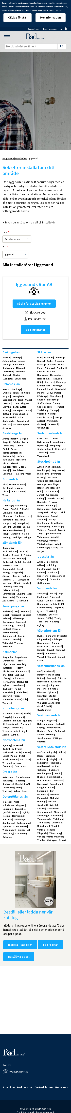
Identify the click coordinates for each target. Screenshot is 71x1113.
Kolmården (8, 805)
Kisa (16, 801)
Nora (18, 787)
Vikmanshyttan (21, 424)
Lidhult (17, 720)
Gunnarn (50, 635)
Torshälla (42, 452)
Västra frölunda (54, 836)
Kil (62, 604)
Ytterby (41, 840)
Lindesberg (8, 787)
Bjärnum (48, 357)
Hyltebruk (20, 519)
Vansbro (6, 424)
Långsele (54, 685)
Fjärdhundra (43, 568)
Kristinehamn (44, 607)
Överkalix (7, 766)
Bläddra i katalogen (20, 945)
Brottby (41, 477)
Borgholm (7, 657)
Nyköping (42, 445)
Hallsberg (7, 780)
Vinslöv (41, 417)
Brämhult (42, 759)
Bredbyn (51, 678)
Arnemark (18, 745)
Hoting (6, 572)
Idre (20, 399)
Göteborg (54, 769)
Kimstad (6, 801)
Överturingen (44, 709)
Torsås (16, 695)
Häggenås (17, 572)
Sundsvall (42, 699)
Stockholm (57, 522)
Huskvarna (8, 621)
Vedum (50, 829)
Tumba (51, 530)
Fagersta (51, 720)
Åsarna (11, 600)
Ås (3, 600)
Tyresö (61, 530)
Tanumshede (44, 819)
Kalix (18, 752)
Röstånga (42, 396)
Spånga (52, 519)
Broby (50, 360)
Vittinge (57, 738)
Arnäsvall (49, 671)
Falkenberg (21, 505)
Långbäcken (43, 639)
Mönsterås (18, 678)
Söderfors (42, 575)
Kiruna (26, 752)
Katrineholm (43, 441)
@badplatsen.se (18, 1071)
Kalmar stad (22, 671)
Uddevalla (57, 822)
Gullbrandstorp (23, 516)
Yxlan (57, 544)
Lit (14, 579)
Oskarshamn (17, 685)
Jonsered (58, 780)
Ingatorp (20, 621)
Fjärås (14, 509)
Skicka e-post (38, 312)
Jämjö (21, 360)
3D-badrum (61, 1087)
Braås (27, 713)
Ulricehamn (43, 826)
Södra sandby (44, 406)
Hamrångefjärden (11, 452)
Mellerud (54, 794)
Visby (5, 495)
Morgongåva (53, 727)
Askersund (8, 777)
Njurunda (53, 688)
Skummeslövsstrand (13, 530)
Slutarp (41, 808)
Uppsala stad (57, 575)
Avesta (6, 389)
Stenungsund (44, 812)
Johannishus (9, 360)
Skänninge (19, 819)
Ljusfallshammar (11, 812)
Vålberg (54, 621)
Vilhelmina (51, 653)
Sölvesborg (20, 378)
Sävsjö (21, 636)
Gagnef (6, 396)
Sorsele (41, 649)
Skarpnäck (43, 512)
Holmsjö (17, 357)
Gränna (6, 618)
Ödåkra (41, 424)
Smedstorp (53, 399)
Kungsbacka (8, 523)
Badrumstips (24, 1087)
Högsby (19, 667)
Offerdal (6, 586)
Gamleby (21, 664)
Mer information (50, 17)
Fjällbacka (55, 762)
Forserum (15, 614)
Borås (40, 755)
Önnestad (53, 424)
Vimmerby (7, 699)
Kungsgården (9, 466)
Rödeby (6, 375)
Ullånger (41, 702)
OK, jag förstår (17, 17)
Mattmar (7, 583)
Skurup (41, 399)
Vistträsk (25, 759)
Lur (51, 790)
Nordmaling (43, 642)
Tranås (16, 639)
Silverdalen (8, 692)
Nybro (5, 685)
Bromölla (60, 360)
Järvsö (14, 463)
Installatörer (21, 158)
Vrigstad (18, 642)
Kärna (51, 787)
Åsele (40, 660)
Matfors (41, 688)
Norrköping (18, 815)
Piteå (5, 759)
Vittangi (6, 762)
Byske (40, 635)
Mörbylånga (8, 681)
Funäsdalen (8, 558)
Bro (47, 473)
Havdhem (7, 487)
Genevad (7, 512)
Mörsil (17, 583)
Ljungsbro (20, 808)
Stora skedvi (9, 417)
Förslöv (41, 371)
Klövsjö (15, 576)
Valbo (28, 473)
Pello (21, 755)
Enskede (52, 477)
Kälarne (6, 579)
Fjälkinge (49, 368)
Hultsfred (7, 667)
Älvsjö (40, 551)
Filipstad (54, 597)
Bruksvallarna (9, 551)
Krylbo (28, 399)
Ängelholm (52, 420)
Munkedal (42, 797)
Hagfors (59, 600)
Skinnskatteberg (46, 734)
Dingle (53, 759)
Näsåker (41, 692)
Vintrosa (6, 791)
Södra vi (6, 695)
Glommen (7, 516)
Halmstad (7, 519)
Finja (39, 368)
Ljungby (27, 720)
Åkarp (58, 417)
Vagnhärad (43, 456)
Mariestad (42, 794)
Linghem (20, 805)
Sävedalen (56, 815)
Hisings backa (54, 776)
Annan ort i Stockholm (49, 466)
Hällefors (19, 780)
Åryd (24, 731)
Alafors (41, 752)
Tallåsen (18, 473)
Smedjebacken (20, 413)
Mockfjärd (18, 410)
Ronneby (20, 371)
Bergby (14, 438)
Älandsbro (53, 702)
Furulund (61, 368)
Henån (57, 773)
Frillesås (24, 509)
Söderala (7, 473)
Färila (5, 449)
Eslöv (61, 364)
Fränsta (62, 678)
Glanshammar (23, 777)
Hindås (41, 776)
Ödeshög (7, 836)
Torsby (57, 618)
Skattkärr (51, 611)
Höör (39, 382)
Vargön (41, 829)
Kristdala (7, 674)
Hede (19, 569)
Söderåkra (22, 692)
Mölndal (54, 797)
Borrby (40, 360)
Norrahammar (9, 632)
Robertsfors (43, 646)
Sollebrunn (53, 808)
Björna (40, 678)
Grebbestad (43, 766)
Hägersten (42, 487)
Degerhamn (21, 657)
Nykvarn (53, 501)
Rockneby (7, 688)
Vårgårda (42, 833)
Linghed (25, 403)
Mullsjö (6, 628)
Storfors (53, 614)
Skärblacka (8, 822)
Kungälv (41, 787)
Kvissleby (42, 685)
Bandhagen (43, 470)
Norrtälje (42, 501)
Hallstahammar (45, 723)
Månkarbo (53, 572)
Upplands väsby (53, 533)
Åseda (5, 734)
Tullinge (41, 530)
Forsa (25, 442)
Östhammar (43, 582)
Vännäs (51, 657)
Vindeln (41, 657)
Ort (4, 247)
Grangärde (18, 396)
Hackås (26, 561)
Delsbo (16, 442)
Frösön (27, 555)
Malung (6, 410)
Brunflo (23, 551)
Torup (5, 533)
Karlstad (54, 604)
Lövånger (57, 639)
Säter (21, 417)
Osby (49, 392)
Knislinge (61, 382)
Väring (40, 836)
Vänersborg (55, 833)
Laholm (6, 526)
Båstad (52, 364)
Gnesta (54, 438)
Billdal (61, 752)
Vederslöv (17, 727)
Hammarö (42, 604)
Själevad (52, 692)
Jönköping (8, 625)
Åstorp (40, 420)
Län (4, 232)
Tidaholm (58, 819)
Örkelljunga (43, 427)
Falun (16, 392)
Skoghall (42, 614)
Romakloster (18, 491)
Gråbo (55, 766)
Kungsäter (23, 523)
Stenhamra (43, 522)
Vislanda (7, 731)
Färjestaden (8, 664)
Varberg (6, 537)
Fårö (4, 484)
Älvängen (52, 840)
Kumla (18, 784)
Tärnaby (59, 649)
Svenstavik (8, 597)
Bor (16, 611)
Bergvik (6, 442)
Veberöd (41, 413)
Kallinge (6, 364)
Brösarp (41, 364)
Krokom (26, 576)
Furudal (25, 392)
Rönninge (51, 505)
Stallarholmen (44, 449)
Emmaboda (8, 660)
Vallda (25, 533)
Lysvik (40, 611)
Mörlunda (22, 681)
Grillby (56, 568)
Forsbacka (7, 445)
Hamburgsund (44, 773)
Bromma (55, 473)
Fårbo (20, 660)
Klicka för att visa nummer (34, 303)
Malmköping (59, 441)
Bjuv (39, 357)
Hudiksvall (8, 459)
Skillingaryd (8, 636)
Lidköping (42, 790)
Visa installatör (35, 330)
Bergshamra (58, 470)
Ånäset (61, 657)
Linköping (7, 808)
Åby (11, 833)
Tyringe (54, 410)
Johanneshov (51, 491)
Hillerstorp (18, 618)
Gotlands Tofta (17, 484)
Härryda (47, 780)
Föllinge (21, 558)
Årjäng (40, 625)
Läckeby (19, 674)
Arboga (41, 720)
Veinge (27, 537)
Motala (6, 815)
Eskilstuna (43, 438)
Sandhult (42, 805)
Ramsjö (6, 470)
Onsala (26, 526)
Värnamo (7, 646)
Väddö (54, 537)
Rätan (15, 590)
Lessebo (6, 720)
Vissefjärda (21, 699)
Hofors (20, 456)
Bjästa (55, 674)
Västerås (42, 741)
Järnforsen (8, 671)
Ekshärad (42, 597)
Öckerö (62, 840)
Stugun (20, 593)
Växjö (17, 731)
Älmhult (15, 734)
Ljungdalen (24, 579)
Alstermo (7, 713)
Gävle (14, 449)
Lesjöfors (58, 607)
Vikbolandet (8, 829)
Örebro (25, 791)
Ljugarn (19, 487)
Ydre (4, 833)
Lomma (41, 389)
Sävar (50, 649)
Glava (40, 600)
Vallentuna (43, 537)
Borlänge (16, 389)
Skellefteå (57, 646)
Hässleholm (43, 378)
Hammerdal (8, 569)
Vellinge (52, 413)
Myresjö (16, 628)
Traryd (5, 727)
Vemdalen (21, 597)
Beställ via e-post (19, 956)
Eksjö (5, 614)
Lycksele (61, 635)
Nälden (26, 583)
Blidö (40, 473)
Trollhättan (43, 822)
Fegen (5, 509)
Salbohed (60, 731)
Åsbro (17, 791)
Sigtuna (56, 508)
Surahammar (44, 738)
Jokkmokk (8, 752)
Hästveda (57, 378)
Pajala (13, 755)
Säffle (49, 618)
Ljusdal (22, 466)
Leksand (6, 403)
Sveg (28, 593)
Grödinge (42, 480)
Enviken (6, 392)
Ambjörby (42, 593)
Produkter (9, 1087)
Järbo (5, 463)
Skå (63, 512)
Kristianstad (44, 385)
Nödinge (41, 801)
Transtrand (23, 420)
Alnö (39, 671)
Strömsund (8, 593)
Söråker (54, 699)
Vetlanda (7, 642)
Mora (28, 410)
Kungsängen (52, 494)
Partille (52, 801)
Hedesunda (8, 456)
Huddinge (53, 484)
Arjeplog (6, 745)
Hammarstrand (10, 565)
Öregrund (42, 579)
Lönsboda (60, 389)
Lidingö (41, 498)
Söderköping (23, 822)
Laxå (26, 784)
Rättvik (6, 413)
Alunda (41, 561)
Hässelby (55, 487)
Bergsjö (24, 438)
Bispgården (8, 547)
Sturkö (16, 375)
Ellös (61, 759)
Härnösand (43, 681)
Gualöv (51, 371)
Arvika (53, 593)
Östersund (22, 600)
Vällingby (42, 540)
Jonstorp (49, 382)
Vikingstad (23, 829)
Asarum (6, 357)
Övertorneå (20, 766)
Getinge (18, 512)
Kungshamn (56, 783)
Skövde (53, 805)
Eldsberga (7, 505)
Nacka (60, 498)
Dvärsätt (16, 555)
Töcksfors (42, 621)
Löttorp (6, 678)
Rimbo (40, 505)
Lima (16, 403)
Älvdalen (7, 427)
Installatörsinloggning (53, 29)
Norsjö (55, 642)
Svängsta (7, 378)
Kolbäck (60, 723)
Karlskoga (7, 784)
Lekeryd (20, 625)
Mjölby (26, 812)
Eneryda (6, 717)
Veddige (17, 537)
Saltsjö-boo (43, 508)
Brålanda (50, 755)
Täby (39, 533)
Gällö (17, 561)
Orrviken (17, 586)
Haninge (41, 484)
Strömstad (59, 812)
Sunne (40, 618)
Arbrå (5, 438)
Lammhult (18, 717)
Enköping (51, 565)
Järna (40, 494)
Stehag (56, 403)
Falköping (42, 762)
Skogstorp (55, 445)
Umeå (40, 653)
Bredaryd (25, 611)
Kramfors (56, 681)
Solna (54, 516)
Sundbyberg (43, 526)
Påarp (57, 392)
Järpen (6, 576)
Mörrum (20, 368)
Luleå (5, 755)
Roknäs (14, 759)
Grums (49, 600)
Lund (50, 389)
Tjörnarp (58, 406)
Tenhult (6, 639)
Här (4, 222)
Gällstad (42, 769)
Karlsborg (42, 783)
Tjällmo (6, 826)
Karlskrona (8, 368)
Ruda (17, 688)
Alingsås (51, 752)
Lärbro (5, 491)
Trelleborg (42, 410)
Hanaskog (42, 375)
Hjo (39, 780)
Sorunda (41, 519)
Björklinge (52, 561)
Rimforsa (7, 819)
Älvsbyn (17, 762)
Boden (5, 748)
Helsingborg (56, 375)
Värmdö (53, 540)
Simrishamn (56, 396)
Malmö (40, 392)
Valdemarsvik (20, 826)
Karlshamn (18, 364)
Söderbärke (8, 420)
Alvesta (18, 713)
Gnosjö (26, 614)
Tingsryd (25, 724)
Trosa (52, 452)
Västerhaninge (45, 544)
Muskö (51, 498)
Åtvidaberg (21, 833)
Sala (50, 731)
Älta (61, 547)
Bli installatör (33, 29)
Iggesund (21, 459)
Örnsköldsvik (44, 706)
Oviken (6, 590)
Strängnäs (59, 449)
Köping (41, 727)
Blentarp (60, 357)
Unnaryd (15, 533)
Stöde (52, 695)
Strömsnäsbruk (10, 724)
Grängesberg (9, 399)
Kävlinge (57, 385)
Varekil (55, 826)
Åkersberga (43, 547)
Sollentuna (43, 516)
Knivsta (41, 572)
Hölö (39, 491)
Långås (16, 526)
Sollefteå (41, 695)
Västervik (7, 702)
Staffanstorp (44, 403)
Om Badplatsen (44, 1087)
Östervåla (55, 579)
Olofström (7, 371)
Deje (60, 593)
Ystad (50, 417)
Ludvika (6, 406)
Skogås (55, 512)
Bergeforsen (43, 674)
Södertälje (57, 526)
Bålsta (40, 565)
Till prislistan (50, 945)
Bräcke (6, 555)
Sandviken (18, 470)
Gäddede (7, 561)
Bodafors (7, 611)
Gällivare (16, 748)
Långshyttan (20, 406)
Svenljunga (43, 815)
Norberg (41, 731)
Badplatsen (8, 158)
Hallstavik (54, 480)
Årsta (54, 547)
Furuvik (19, 445)
